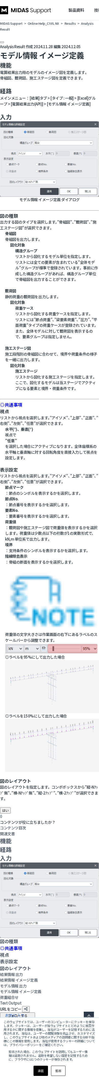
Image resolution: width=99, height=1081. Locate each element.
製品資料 (76, 10)
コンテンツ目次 (13, 827)
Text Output (10, 1003)
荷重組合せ (9, 997)
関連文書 (7, 833)
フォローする (17, 1015)
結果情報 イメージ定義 (19, 980)
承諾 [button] (41, 1071)
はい (5, 810)
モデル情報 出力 (13, 985)
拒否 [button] (58, 1071)
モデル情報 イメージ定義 (20, 991)
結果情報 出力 (11, 974)
